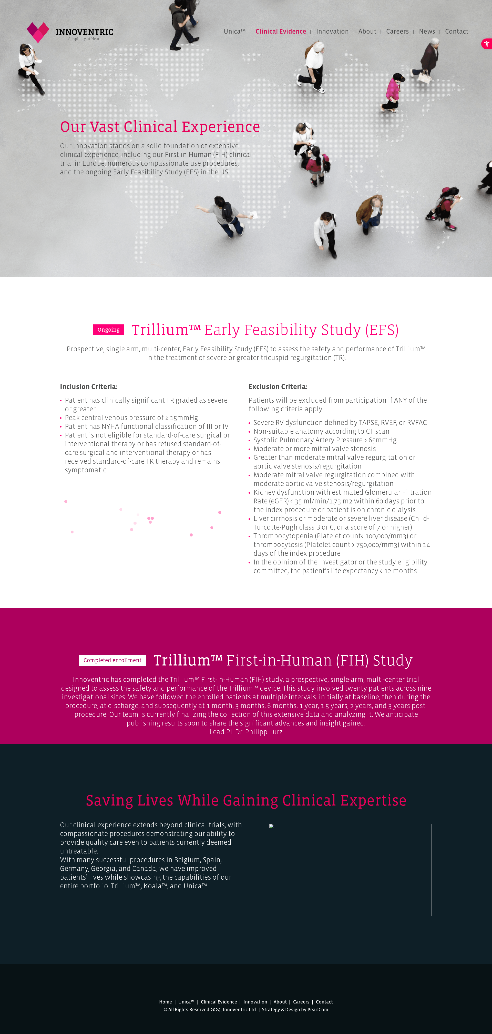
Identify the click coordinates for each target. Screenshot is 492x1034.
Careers (397, 31)
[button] (486, 43)
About (367, 31)
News (427, 31)
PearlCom (318, 1009)
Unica (192, 886)
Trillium (123, 886)
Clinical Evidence (280, 31)
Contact (456, 31)
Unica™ (235, 31)
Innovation (332, 31)
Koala (153, 886)
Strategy (271, 1009)
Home (165, 1002)
